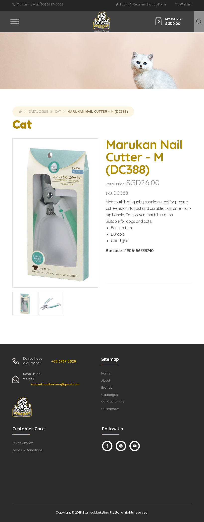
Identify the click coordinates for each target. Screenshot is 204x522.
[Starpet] (101, 21)
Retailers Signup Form (149, 4)
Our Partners (110, 409)
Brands (106, 387)
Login (124, 4)
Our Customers (112, 402)
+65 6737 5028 (63, 361)
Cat (58, 111)
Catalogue (38, 111)
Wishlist (186, 4)
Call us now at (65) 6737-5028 (40, 4)
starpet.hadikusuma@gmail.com (55, 384)
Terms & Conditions (27, 450)
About (105, 380)
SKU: (109, 193)
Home (20, 111)
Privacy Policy (22, 443)
